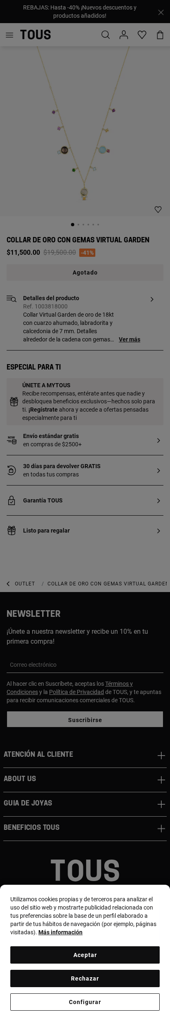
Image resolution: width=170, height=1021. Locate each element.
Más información (60, 932)
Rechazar (85, 978)
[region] (85, 953)
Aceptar (85, 955)
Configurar (85, 1002)
